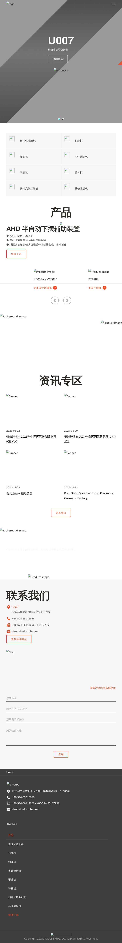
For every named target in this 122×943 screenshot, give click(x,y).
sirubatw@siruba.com (25, 631)
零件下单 (13, 915)
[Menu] (113, 4)
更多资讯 (61, 513)
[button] (59, 119)
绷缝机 (12, 862)
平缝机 (12, 879)
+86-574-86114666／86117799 (30, 625)
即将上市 (16, 254)
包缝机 (12, 853)
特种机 (12, 888)
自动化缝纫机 (16, 844)
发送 (61, 754)
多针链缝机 (14, 870)
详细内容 (58, 59)
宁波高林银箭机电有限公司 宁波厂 (32, 612)
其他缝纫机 (14, 906)
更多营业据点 (19, 639)
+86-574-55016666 (23, 618)
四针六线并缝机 (17, 897)
